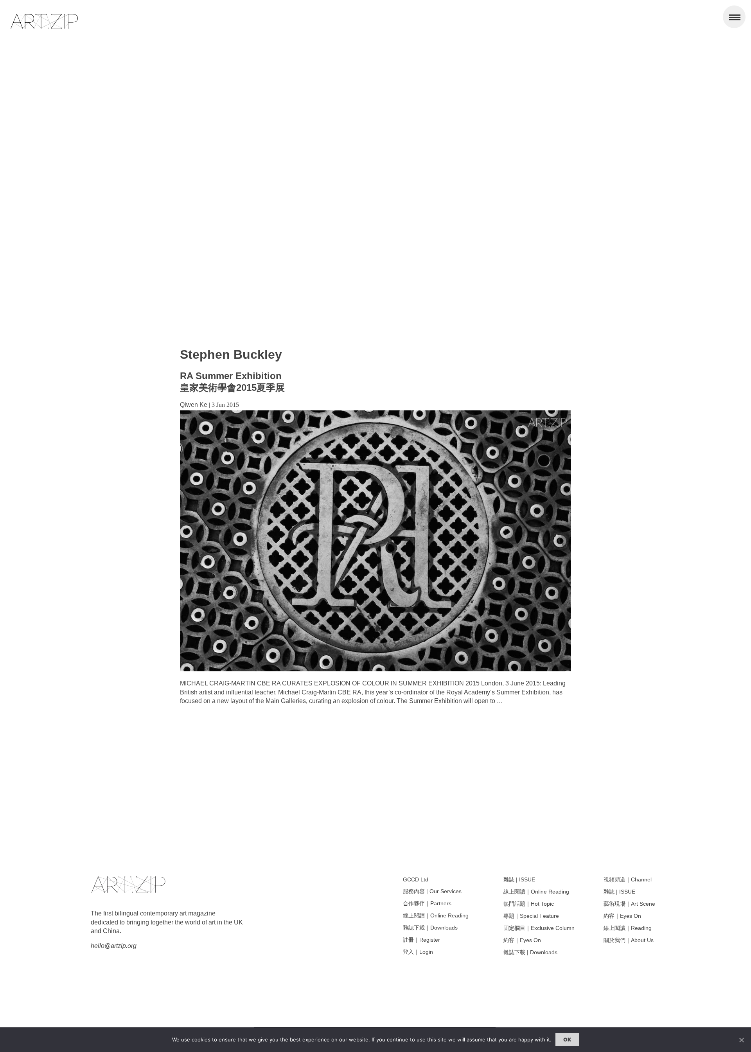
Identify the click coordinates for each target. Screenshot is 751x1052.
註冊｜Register (421, 940)
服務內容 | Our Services (432, 891)
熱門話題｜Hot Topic (528, 904)
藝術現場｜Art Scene (629, 904)
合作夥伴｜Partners (427, 903)
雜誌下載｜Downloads (430, 927)
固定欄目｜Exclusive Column (539, 928)
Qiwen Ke (193, 404)
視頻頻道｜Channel (628, 879)
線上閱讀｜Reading (628, 928)
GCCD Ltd (415, 879)
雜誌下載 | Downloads (530, 952)
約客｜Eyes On (522, 940)
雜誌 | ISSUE (519, 879)
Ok (567, 1039)
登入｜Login (418, 952)
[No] (741, 1040)
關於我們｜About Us (629, 940)
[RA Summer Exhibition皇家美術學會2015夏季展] (375, 669)
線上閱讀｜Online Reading (436, 915)
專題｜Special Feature (531, 916)
